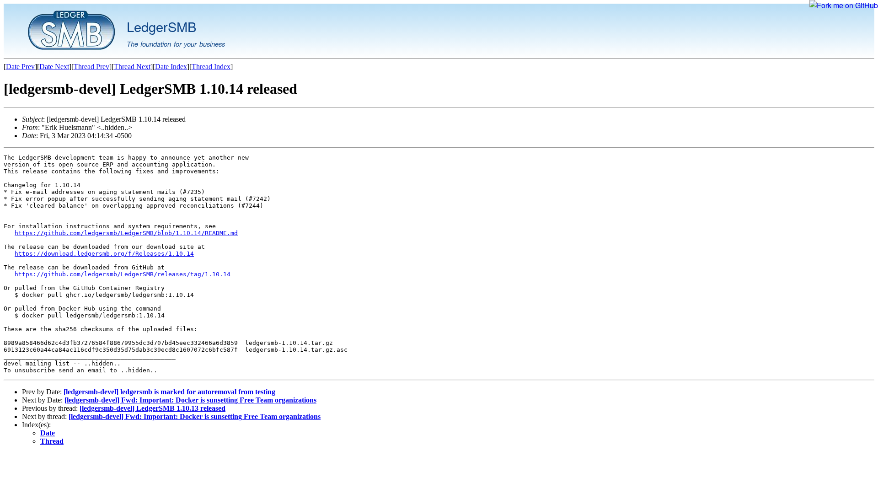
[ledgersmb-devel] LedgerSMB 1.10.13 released (152, 408)
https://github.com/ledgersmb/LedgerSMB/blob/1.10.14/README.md (126, 233)
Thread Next (132, 66)
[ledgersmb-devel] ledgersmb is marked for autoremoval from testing (169, 392)
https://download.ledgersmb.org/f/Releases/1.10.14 (104, 253)
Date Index (171, 66)
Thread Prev (91, 66)
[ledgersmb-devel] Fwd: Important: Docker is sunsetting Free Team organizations (190, 400)
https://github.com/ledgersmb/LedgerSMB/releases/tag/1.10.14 (122, 274)
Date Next (54, 66)
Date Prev (20, 66)
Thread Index (211, 66)
